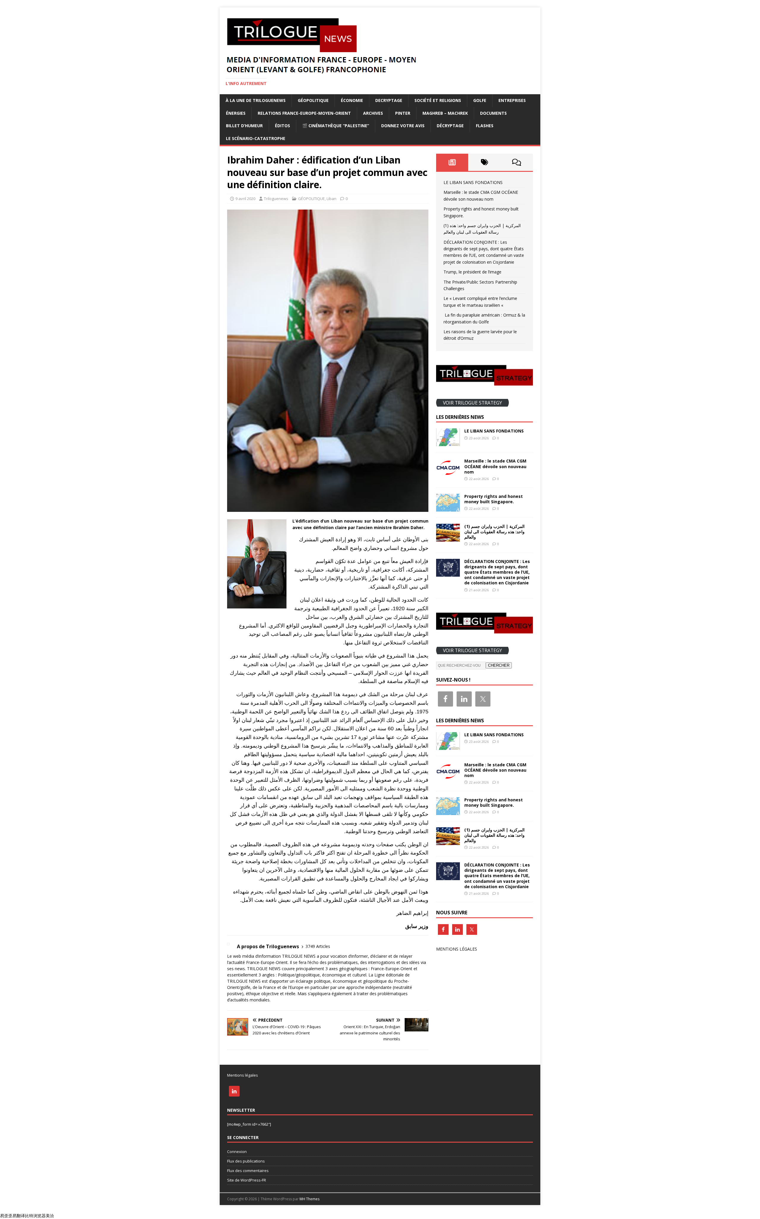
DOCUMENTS (493, 113)
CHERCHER (498, 665)
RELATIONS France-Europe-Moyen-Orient (304, 113)
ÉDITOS (282, 125)
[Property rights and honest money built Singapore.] (448, 508)
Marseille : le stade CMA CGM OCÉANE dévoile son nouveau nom (495, 466)
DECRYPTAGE (388, 100)
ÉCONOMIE (352, 100)
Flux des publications (246, 1161)
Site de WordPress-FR (246, 1180)
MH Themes (309, 1198)
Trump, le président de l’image (472, 272)
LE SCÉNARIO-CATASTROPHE (255, 138)
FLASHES (484, 125)
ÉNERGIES (236, 113)
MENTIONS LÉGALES (456, 949)
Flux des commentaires (248, 1170)
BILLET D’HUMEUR (244, 125)
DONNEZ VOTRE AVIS (403, 125)
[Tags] (484, 162)
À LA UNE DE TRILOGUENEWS (256, 100)
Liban (331, 198)
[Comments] (517, 162)
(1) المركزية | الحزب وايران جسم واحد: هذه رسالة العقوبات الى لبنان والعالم (494, 531)
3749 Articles (317, 946)
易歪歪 (6, 1215)
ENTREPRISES (512, 100)
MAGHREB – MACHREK (445, 113)
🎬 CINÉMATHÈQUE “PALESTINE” (335, 125)
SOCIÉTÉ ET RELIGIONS (437, 100)
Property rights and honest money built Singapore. (493, 498)
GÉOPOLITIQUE (313, 100)
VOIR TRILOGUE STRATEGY (472, 402)
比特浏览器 (35, 1215)
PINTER (402, 113)
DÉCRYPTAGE (450, 125)
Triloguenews (276, 198)
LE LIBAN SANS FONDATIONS (473, 182)
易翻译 (18, 1215)
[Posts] (452, 162)
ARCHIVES (373, 113)
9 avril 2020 (245, 198)
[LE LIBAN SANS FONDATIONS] (448, 443)
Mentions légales (242, 1075)
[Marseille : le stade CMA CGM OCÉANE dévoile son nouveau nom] (448, 473)
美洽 (50, 1215)
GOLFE (479, 100)
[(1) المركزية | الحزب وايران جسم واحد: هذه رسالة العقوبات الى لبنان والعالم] (448, 538)
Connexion (237, 1151)
